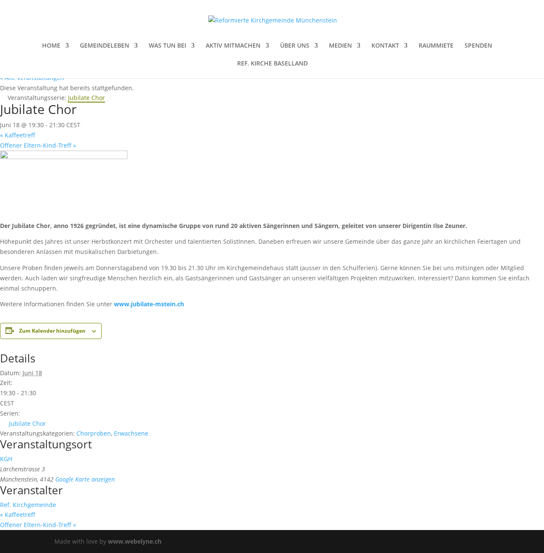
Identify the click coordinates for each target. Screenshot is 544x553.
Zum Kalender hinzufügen (52, 330)
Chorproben (93, 433)
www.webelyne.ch (135, 541)
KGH (6, 459)
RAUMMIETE (436, 46)
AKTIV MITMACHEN (233, 46)
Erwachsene (131, 433)
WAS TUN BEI (167, 46)
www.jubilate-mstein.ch (149, 304)
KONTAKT (385, 46)
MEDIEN (340, 46)
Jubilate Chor (27, 423)
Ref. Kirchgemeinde (28, 505)
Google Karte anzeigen (85, 479)
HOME (51, 46)
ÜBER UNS (294, 46)
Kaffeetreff (17, 135)
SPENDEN (478, 46)
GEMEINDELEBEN (104, 46)
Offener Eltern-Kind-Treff (38, 145)
